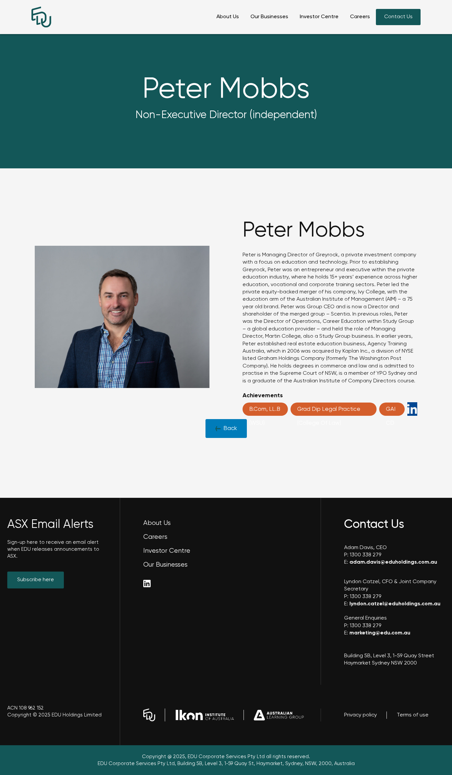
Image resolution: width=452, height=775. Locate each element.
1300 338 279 (365, 555)
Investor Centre (319, 17)
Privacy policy (360, 715)
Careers (360, 17)
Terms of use (413, 715)
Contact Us (398, 17)
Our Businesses (269, 17)
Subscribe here (35, 579)
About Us (227, 17)
